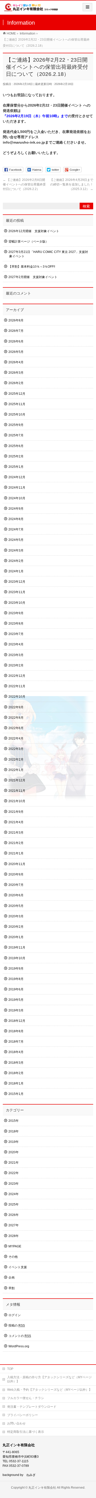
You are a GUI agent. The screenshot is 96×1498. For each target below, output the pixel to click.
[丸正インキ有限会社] (31, 9)
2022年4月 (16, 738)
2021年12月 (16, 780)
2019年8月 (16, 979)
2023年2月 (16, 665)
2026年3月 (16, 372)
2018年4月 (16, 1052)
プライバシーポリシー (22, 1415)
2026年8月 (16, 320)
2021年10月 (16, 801)
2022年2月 (16, 759)
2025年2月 (16, 456)
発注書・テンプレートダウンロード (31, 1406)
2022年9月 (16, 707)
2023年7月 (16, 634)
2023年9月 (16, 613)
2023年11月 (16, 592)
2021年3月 (16, 832)
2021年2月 (16, 843)
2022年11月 (16, 686)
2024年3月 (16, 550)
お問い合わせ (16, 1423)
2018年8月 (16, 1031)
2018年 (13, 1131)
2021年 (13, 1162)
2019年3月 (16, 1010)
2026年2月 (16, 383)
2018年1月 (16, 1083)
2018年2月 (16, 1073)
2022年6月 (16, 728)
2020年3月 (16, 916)
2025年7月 (16, 435)
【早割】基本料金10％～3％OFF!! (31, 266)
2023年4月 (16, 644)
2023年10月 (16, 603)
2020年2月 (16, 926)
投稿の (16, 1325)
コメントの (19, 1336)
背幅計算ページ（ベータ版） (28, 241)
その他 (13, 1257)
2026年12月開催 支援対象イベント (33, 231)
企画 (11, 1277)
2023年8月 (16, 623)
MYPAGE (14, 1246)
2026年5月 (16, 352)
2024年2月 (16, 561)
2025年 (13, 1204)
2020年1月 (16, 937)
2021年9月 (16, 812)
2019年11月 (16, 947)
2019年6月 (16, 989)
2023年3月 (16, 655)
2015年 (13, 1121)
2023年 (13, 1183)
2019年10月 (16, 958)
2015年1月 (16, 1094)
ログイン (14, 1315)
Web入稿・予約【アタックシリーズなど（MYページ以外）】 (49, 1389)
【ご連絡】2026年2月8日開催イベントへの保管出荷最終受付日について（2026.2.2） (24, 184)
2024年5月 (16, 540)
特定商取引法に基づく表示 (25, 1432)
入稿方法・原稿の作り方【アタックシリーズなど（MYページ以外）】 (49, 1379)
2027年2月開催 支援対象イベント (32, 277)
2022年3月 (16, 749)
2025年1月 (16, 467)
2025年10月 (16, 414)
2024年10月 (16, 498)
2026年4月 (16, 362)
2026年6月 (16, 341)
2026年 (13, 1215)
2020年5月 (16, 906)
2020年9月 (16, 874)
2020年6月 (16, 895)
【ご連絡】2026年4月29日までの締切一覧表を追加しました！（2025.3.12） (71, 184)
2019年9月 (16, 968)
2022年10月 (16, 696)
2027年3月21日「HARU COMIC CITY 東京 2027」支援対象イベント (48, 254)
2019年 (13, 1142)
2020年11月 (16, 864)
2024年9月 (16, 508)
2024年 (13, 1194)
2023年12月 (16, 581)
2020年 (13, 1152)
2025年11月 (16, 404)
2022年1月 (16, 770)
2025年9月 (16, 425)
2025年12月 (16, 393)
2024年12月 (16, 477)
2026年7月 (16, 331)
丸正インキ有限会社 (42, 1487)
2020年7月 (16, 885)
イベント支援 (17, 1267)
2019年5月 (16, 1000)
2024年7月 (16, 529)
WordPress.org (18, 1346)
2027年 (13, 1225)
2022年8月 (16, 717)
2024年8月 (16, 519)
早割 (11, 1288)
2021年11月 (16, 791)
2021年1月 (16, 853)
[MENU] (87, 7)
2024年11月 (16, 487)
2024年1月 (16, 571)
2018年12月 (16, 1021)
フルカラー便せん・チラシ (25, 1398)
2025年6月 (16, 446)
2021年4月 (16, 822)
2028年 (13, 1236)
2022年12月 (16, 676)
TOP (10, 1369)
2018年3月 (16, 1062)
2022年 (13, 1173)
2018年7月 (16, 1041)
